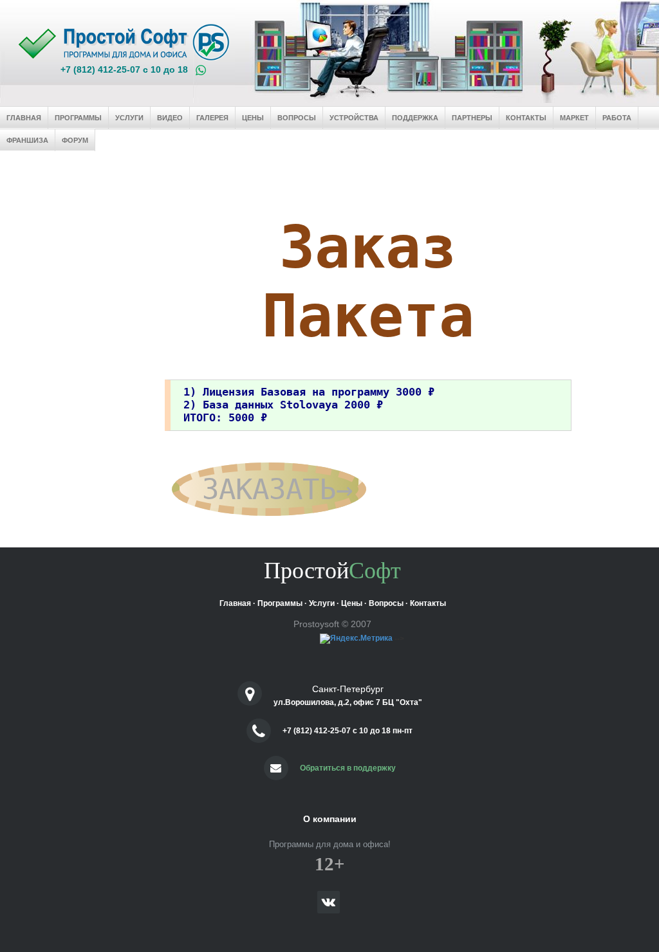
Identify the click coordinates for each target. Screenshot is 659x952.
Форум (75, 140)
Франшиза (27, 140)
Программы (78, 118)
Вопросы (296, 118)
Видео (170, 118)
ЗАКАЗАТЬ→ (269, 489)
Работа (616, 118)
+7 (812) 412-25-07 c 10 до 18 (124, 69)
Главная (23, 118)
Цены (253, 118)
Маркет (574, 118)
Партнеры (472, 118)
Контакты (526, 118)
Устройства (354, 118)
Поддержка (415, 118)
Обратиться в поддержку (348, 768)
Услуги (129, 118)
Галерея (212, 118)
